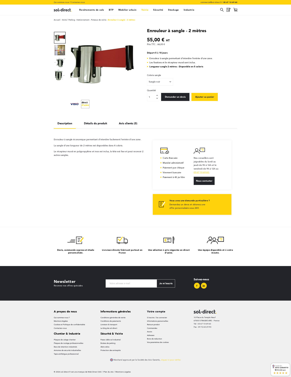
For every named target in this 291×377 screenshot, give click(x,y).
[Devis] (229, 10)
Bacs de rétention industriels (65, 347)
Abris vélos (104, 347)
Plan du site (109, 372)
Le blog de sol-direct (108, 328)
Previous (70, 62)
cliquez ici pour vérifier (170, 360)
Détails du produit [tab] (95, 123)
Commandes (152, 328)
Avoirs (149, 332)
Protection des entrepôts (110, 350)
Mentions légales (61, 321)
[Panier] (235, 10)
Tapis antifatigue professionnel (66, 354)
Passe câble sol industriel (110, 340)
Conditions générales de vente (112, 318)
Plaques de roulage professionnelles (68, 343)
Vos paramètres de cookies (158, 342)
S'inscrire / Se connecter (157, 318)
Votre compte (156, 311)
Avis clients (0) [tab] (128, 123)
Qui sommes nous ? (62, 2)
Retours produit (153, 324)
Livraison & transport (108, 324)
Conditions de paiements (110, 321)
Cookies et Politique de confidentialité (69, 324)
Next (132, 62)
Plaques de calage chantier (65, 340)
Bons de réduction (154, 339)
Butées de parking (107, 343)
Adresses (150, 335)
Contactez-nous (78, 2)
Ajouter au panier (204, 97)
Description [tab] (64, 123)
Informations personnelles (157, 321)
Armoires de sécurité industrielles (67, 350)
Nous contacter (204, 180)
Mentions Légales (123, 372)
